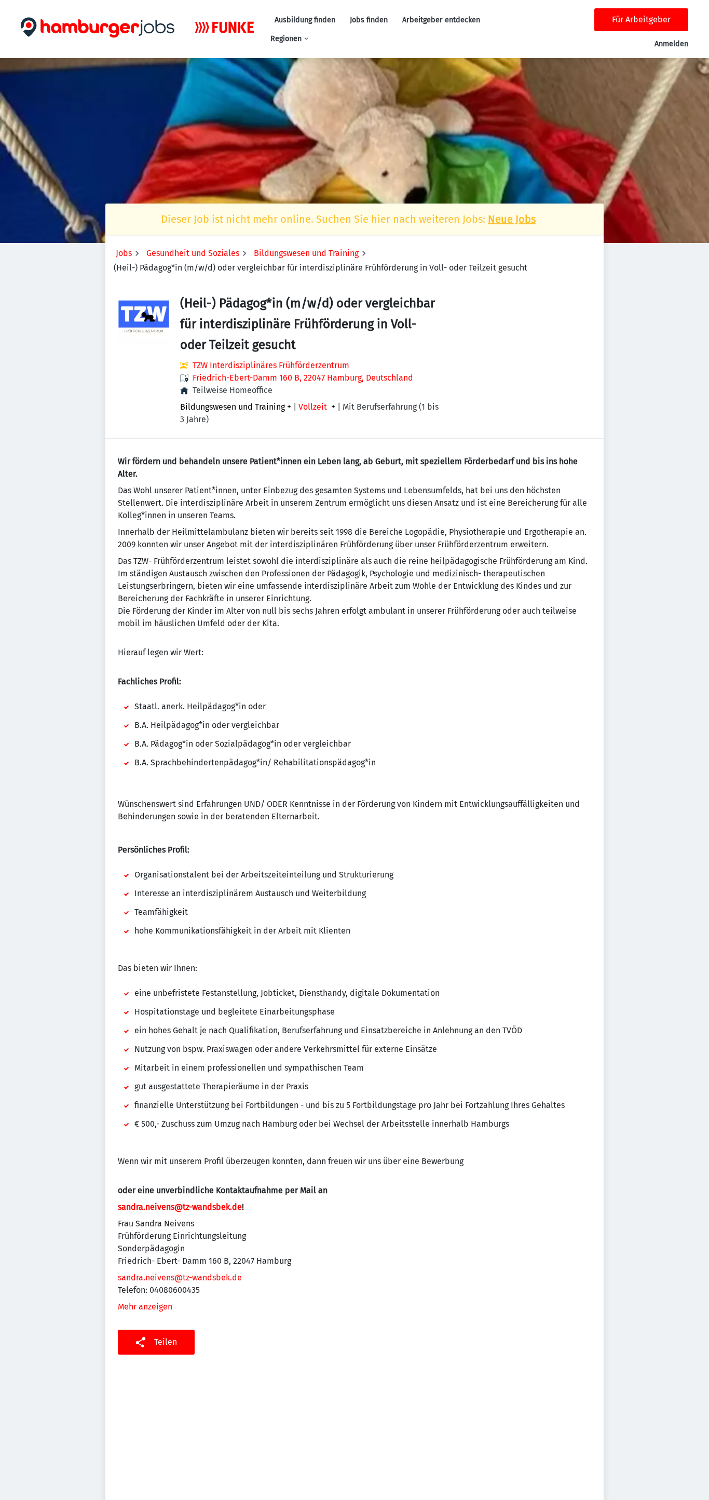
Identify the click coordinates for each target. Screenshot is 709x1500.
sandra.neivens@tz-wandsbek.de (180, 1277)
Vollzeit (312, 407)
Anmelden (671, 43)
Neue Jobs (512, 219)
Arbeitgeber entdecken (441, 20)
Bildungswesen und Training (306, 253)
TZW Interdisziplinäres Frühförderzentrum (271, 365)
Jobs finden (369, 20)
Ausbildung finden (305, 20)
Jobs (124, 253)
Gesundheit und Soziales (192, 253)
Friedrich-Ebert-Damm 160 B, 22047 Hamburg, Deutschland (303, 378)
